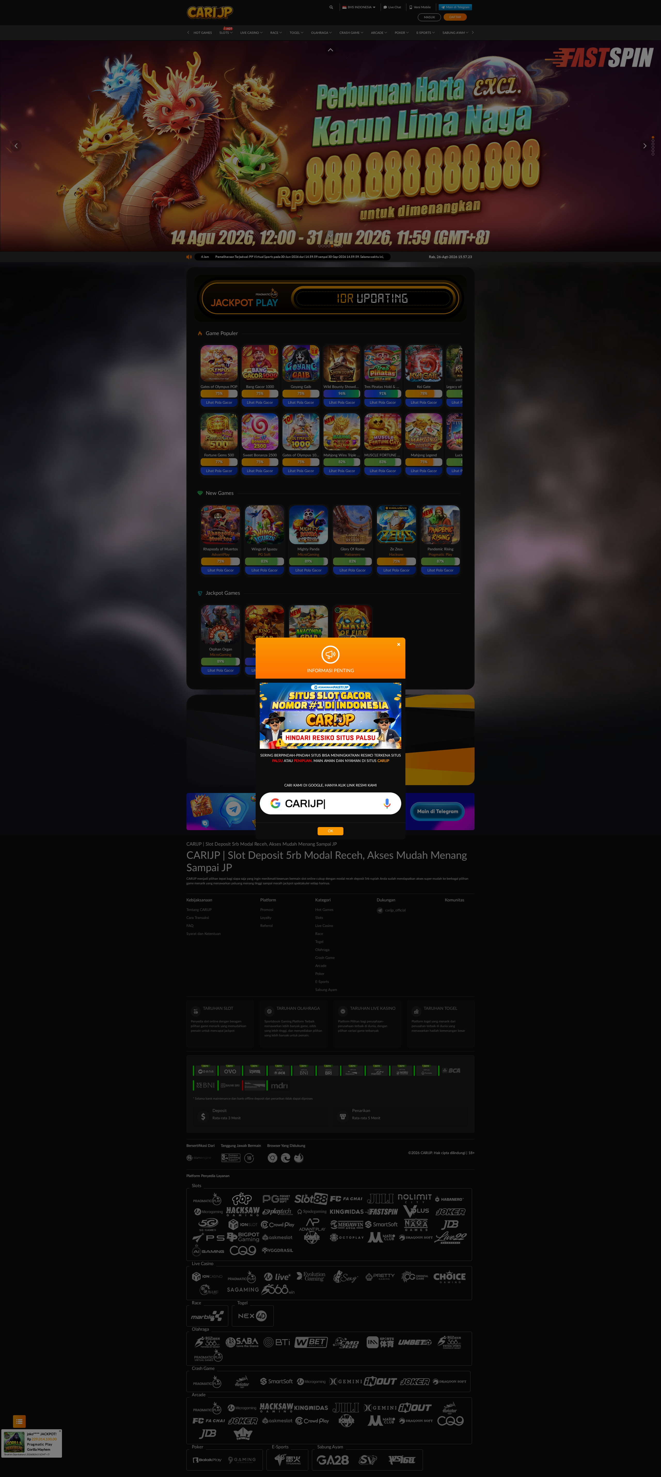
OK (330, 831)
